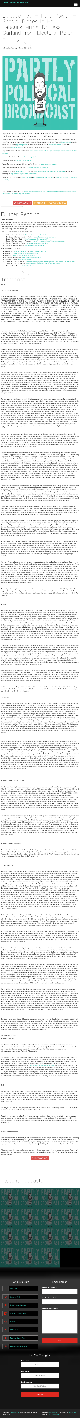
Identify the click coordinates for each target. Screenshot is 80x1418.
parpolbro (25, 191)
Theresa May (17, 193)
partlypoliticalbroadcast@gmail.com (42, 1065)
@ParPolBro (14, 1330)
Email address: (26, 1382)
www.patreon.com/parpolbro (28, 157)
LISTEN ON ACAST (21, 203)
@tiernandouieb (66, 142)
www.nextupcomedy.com (49, 164)
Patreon (59, 191)
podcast (64, 191)
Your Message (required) (50, 1308)
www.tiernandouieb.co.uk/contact (37, 168)
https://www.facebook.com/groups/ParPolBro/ (50, 171)
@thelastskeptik (26, 177)
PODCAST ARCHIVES (57, 203)
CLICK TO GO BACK (40, 1158)
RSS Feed (13, 1289)
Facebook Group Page (17, 1338)
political (70, 191)
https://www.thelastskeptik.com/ (43, 177)
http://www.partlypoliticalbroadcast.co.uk (24, 174)
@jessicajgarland (21, 145)
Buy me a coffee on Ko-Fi (18, 1313)
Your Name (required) (49, 1287)
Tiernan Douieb (26, 193)
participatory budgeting (35, 191)
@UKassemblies (16, 147)
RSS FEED (38, 203)
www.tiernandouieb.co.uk (18, 1346)
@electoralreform (55, 145)
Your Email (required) (49, 1298)
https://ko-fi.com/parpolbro (23, 160)
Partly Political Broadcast (16, 2)
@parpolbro (20, 171)
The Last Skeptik (53, 1414)
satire (4, 193)
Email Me (13, 1322)
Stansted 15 (9, 193)
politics (74, 191)
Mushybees (72, 1412)
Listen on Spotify (15, 1297)
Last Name (25, 1371)
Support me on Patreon (18, 1305)
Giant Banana (53, 1412)
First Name (25, 1361)
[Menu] (76, 3)
